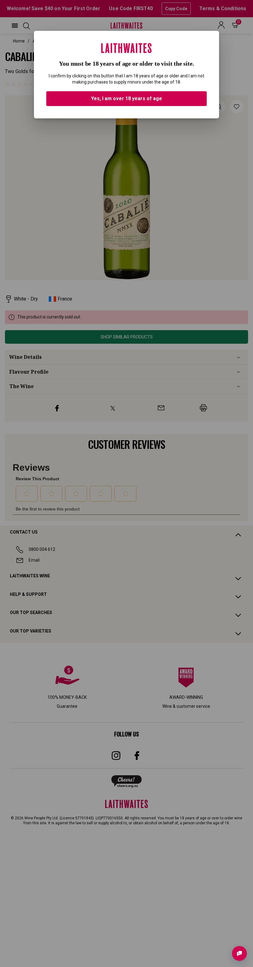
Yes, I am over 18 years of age (126, 98)
